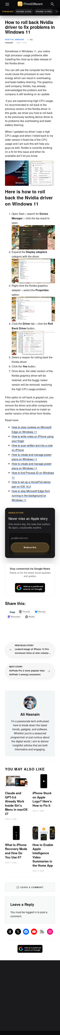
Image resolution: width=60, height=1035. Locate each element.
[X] (18, 932)
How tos (9, 39)
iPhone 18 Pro (44, 11)
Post (12, 611)
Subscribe (30, 547)
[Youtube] (34, 932)
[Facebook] (26, 932)
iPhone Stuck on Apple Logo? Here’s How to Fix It (42, 799)
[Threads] (10, 932)
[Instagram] (50, 932)
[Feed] (42, 932)
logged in (31, 912)
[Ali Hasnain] (30, 702)
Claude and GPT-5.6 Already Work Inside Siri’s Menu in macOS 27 (16, 803)
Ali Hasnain (30, 714)
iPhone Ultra (24, 11)
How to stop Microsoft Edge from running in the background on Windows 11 (31, 495)
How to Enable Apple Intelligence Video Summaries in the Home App (42, 855)
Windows (19, 39)
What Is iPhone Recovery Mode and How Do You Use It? (16, 851)
